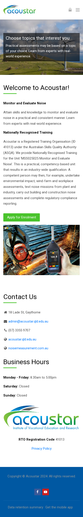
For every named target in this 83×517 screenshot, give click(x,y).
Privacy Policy (42, 449)
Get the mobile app (59, 507)
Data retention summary (25, 507)
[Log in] (70, 10)
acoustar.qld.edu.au (22, 339)
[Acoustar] (25, 9)
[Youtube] (45, 492)
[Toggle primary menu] (78, 9)
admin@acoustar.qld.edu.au (28, 321)
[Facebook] (37, 492)
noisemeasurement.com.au (28, 348)
